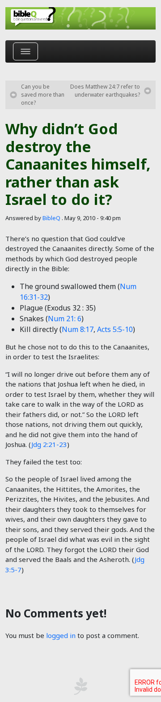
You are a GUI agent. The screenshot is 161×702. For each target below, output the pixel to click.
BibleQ (51, 218)
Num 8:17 (77, 329)
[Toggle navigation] (25, 51)
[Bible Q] (80, 18)
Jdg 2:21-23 (49, 444)
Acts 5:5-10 (115, 329)
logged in (61, 635)
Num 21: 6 (64, 318)
